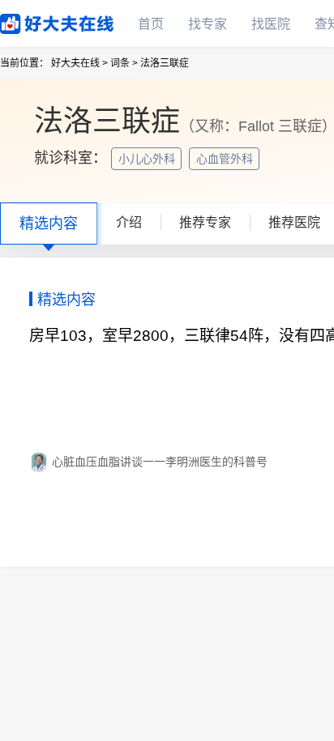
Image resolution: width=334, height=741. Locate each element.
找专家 (207, 24)
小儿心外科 (148, 158)
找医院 (270, 24)
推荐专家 (205, 222)
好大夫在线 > (79, 63)
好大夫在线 (32, 21)
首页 (151, 24)
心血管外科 (226, 158)
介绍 (129, 222)
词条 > (124, 63)
